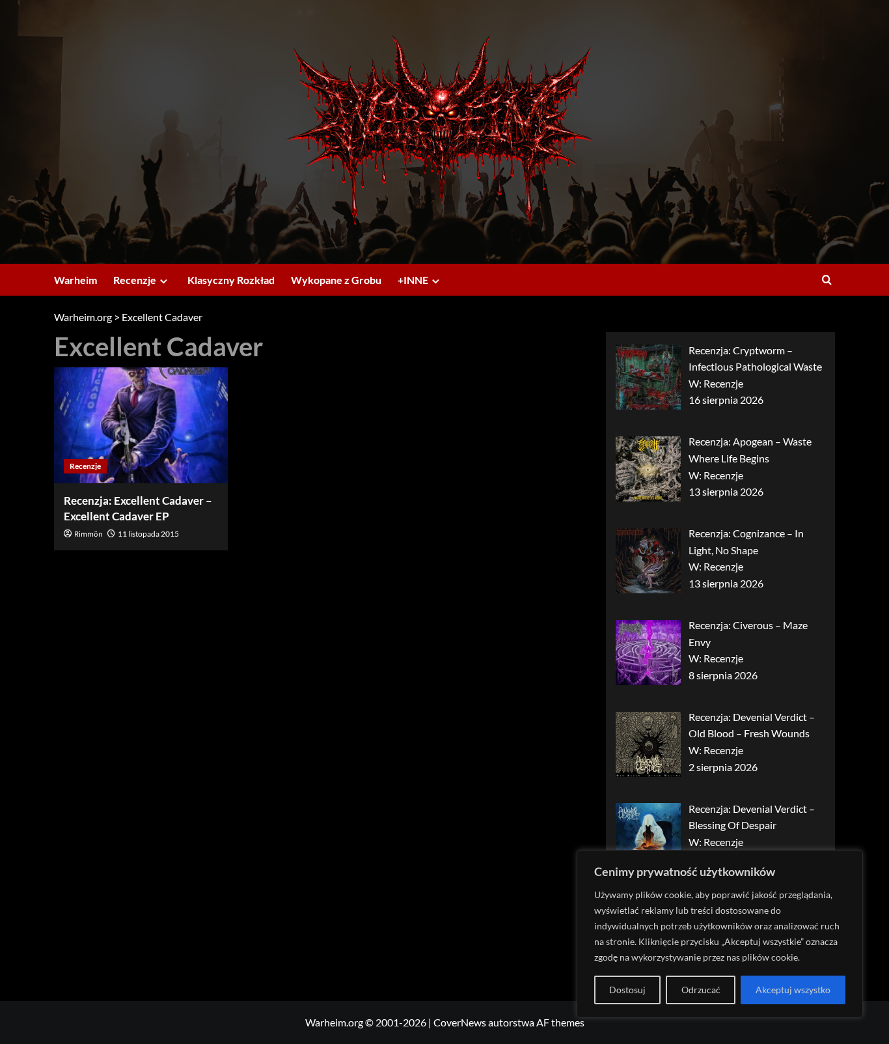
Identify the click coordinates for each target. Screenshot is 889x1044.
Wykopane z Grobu (336, 280)
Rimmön (88, 534)
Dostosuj (627, 989)
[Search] (827, 279)
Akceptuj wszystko (793, 989)
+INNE (413, 280)
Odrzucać (700, 989)
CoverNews (459, 1022)
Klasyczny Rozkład (231, 280)
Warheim (75, 280)
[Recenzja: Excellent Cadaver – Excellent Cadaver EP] (141, 425)
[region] (720, 934)
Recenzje (134, 280)
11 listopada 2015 (148, 534)
